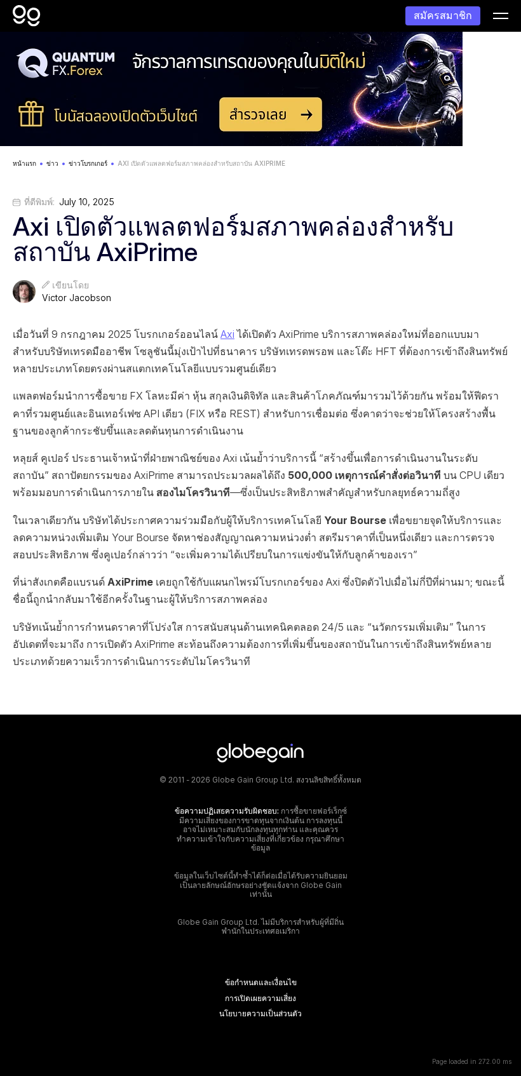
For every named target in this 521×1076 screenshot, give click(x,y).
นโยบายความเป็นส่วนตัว (260, 1013)
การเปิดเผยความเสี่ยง (260, 998)
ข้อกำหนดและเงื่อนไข (261, 982)
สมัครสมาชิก (443, 15)
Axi (227, 334)
